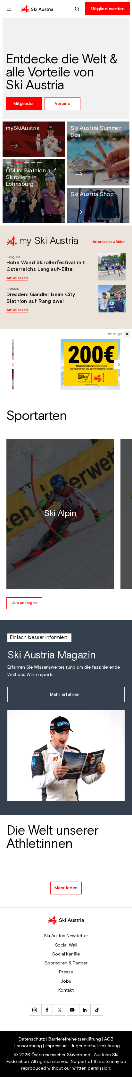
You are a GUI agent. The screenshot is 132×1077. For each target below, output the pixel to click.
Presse (66, 972)
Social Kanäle (66, 954)
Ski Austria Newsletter (66, 936)
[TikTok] (97, 1010)
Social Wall (66, 945)
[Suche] (78, 8)
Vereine (62, 103)
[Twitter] (59, 1010)
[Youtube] (72, 1010)
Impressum (56, 1046)
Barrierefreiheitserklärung (74, 1039)
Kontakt (66, 990)
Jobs (66, 981)
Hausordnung (28, 1046)
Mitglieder (23, 103)
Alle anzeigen (24, 603)
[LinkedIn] (85, 1010)
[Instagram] (34, 1010)
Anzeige (115, 334)
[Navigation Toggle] (9, 8)
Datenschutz (32, 1039)
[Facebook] (47, 1010)
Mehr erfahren (64, 694)
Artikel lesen (17, 278)
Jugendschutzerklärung (95, 1046)
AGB (108, 1039)
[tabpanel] (66, 272)
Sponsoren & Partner (66, 963)
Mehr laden (66, 888)
